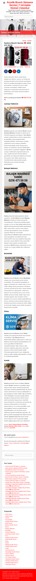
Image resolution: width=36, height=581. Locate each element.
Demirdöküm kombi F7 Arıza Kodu (14, 470)
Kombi (19, 426)
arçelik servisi (9, 516)
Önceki (23, 40)
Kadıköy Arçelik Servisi (11, 537)
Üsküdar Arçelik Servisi (11, 562)
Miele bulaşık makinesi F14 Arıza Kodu (15, 479)
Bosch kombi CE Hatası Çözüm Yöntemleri (17, 477)
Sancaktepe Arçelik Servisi (12, 552)
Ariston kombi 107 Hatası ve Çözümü (15, 480)
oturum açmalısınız (23, 437)
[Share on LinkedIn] (19, 71)
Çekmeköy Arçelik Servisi (12, 534)
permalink (12, 427)
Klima (15, 426)
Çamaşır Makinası (9, 426)
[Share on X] (10, 71)
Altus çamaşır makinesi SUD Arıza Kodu (16, 468)
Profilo (7, 548)
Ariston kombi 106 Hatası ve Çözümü (15, 466)
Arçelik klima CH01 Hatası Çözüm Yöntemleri (17, 482)
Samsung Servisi (9, 550)
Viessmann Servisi (10, 564)
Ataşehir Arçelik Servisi (11, 521)
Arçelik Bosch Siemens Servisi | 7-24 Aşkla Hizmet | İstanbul (20, 5)
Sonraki (30, 40)
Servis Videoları (9, 553)
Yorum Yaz (27, 67)
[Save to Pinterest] (14, 71)
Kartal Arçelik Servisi (11, 539)
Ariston (7, 518)
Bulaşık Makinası (17, 424)
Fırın (6, 535)
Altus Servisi (8, 514)
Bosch (10, 424)
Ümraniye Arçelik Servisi (11, 560)
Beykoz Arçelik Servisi (11, 525)
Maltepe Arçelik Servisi (11, 544)
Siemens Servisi (9, 555)
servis (21, 67)
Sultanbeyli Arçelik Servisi (12, 559)
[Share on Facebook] (6, 71)
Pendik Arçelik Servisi (11, 546)
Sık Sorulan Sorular (10, 557)
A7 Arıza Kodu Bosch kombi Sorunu (15, 475)
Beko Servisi (8, 523)
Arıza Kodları (8, 519)
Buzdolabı (25, 424)
